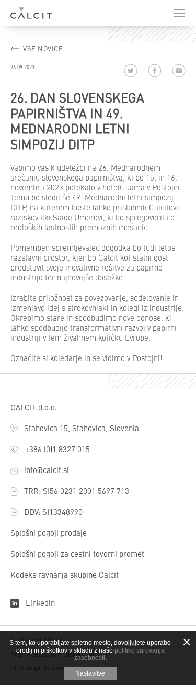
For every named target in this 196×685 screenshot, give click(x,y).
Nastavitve (90, 673)
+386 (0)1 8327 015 (57, 448)
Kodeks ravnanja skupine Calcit (64, 574)
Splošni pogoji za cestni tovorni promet (77, 553)
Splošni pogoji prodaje (48, 532)
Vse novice (43, 48)
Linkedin (40, 602)
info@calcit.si (46, 469)
